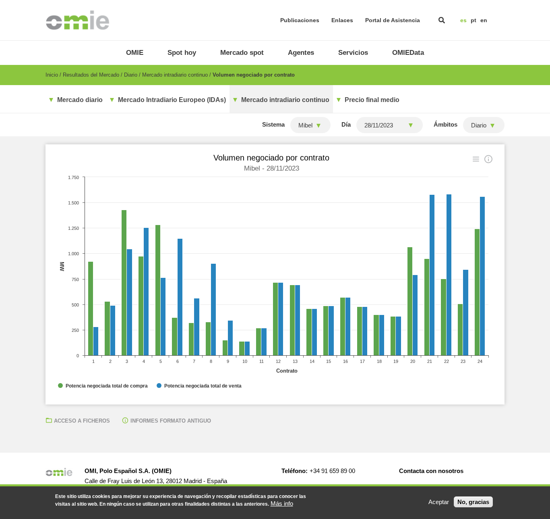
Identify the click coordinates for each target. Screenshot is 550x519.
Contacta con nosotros (431, 470)
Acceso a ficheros (82, 421)
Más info (282, 503)
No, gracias (473, 501)
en (483, 20)
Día (346, 124)
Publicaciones (299, 20)
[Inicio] (77, 20)
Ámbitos (445, 124)
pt (473, 20)
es (463, 20)
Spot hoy (181, 52)
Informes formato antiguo (170, 421)
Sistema (273, 124)
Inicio (51, 75)
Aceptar (438, 501)
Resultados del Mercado (91, 75)
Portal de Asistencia (392, 20)
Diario (130, 75)
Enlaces (342, 20)
